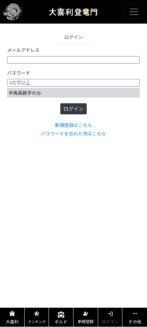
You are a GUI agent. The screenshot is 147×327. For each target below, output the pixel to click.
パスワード (18, 72)
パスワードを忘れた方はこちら (73, 133)
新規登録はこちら (73, 125)
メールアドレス (23, 49)
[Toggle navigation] (134, 12)
